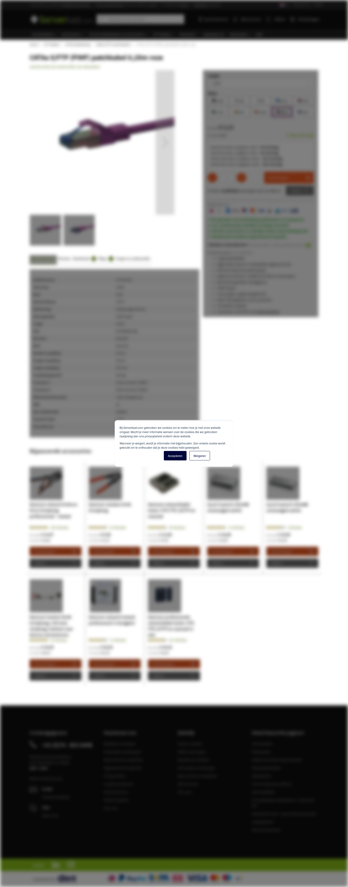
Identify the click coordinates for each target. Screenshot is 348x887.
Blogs (105, 258)
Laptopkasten (263, 821)
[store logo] (61, 18)
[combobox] (140, 19)
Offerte (296, 190)
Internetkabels (263, 792)
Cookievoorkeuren (119, 784)
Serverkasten (262, 743)
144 (59, 527)
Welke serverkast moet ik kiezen (277, 759)
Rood (303, 100)
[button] (165, 142)
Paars (303, 111)
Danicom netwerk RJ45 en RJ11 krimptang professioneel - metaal (53, 510)
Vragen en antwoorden (133, 258)
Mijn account (251, 19)
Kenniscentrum (216, 19)
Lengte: (214, 75)
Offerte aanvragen (192, 751)
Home (34, 44)
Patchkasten (261, 751)
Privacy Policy (114, 775)
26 (118, 527)
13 (118, 640)
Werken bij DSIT (116, 800)
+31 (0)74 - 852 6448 (67, 745)
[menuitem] (44, 34)
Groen (218, 111)
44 (177, 527)
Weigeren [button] (199, 456)
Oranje (260, 111)
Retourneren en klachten (123, 759)
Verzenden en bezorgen (122, 751)
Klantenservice (302, 4)
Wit (261, 100)
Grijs (239, 100)
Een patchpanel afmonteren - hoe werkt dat (283, 803)
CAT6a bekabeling (77, 44)
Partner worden (190, 743)
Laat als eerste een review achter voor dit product (65, 67)
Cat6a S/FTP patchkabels (112, 44)
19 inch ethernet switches (272, 784)
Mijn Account (188, 784)
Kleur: (213, 93)
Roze (282, 111)
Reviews (64, 258)
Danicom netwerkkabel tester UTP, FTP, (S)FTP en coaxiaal (171, 510)
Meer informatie (43, 258)
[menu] (176, 34)
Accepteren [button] (175, 456)
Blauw (282, 100)
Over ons (111, 808)
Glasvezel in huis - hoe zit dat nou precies (284, 813)
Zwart (218, 100)
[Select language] (284, 5)
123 (178, 640)
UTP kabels (51, 44)
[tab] (43, 260)
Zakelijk (318, 4)
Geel (239, 111)
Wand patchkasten (266, 767)
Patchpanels (261, 775)
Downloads (83, 258)
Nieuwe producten (266, 829)
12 (236, 527)
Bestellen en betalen (120, 743)
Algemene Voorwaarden (123, 767)
